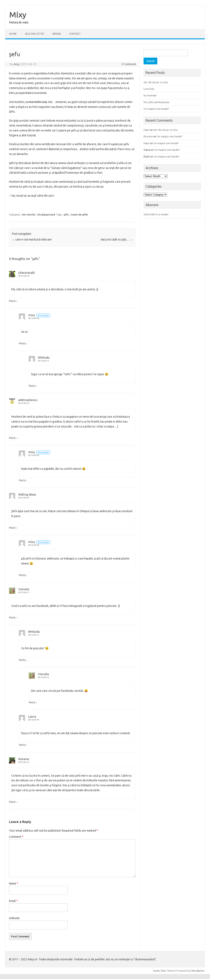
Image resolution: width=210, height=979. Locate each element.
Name (13, 883)
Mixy (17, 14)
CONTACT (75, 33)
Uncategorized (46, 214)
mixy (16, 64)
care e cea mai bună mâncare (32, 239)
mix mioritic (29, 214)
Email (13, 901)
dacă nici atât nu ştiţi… (117, 239)
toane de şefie (79, 214)
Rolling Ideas (27, 494)
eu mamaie (150, 95)
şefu (66, 214)
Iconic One (159, 970)
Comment (16, 836)
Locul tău (149, 88)
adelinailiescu (27, 400)
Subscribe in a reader (156, 214)
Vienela (23, 589)
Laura (32, 716)
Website (14, 918)
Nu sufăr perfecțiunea (156, 102)
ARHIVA (56, 33)
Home (13, 33)
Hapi (146, 129)
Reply (12, 300)
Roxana (23, 759)
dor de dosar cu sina (156, 82)
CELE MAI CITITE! (34, 33)
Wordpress (198, 970)
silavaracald (26, 272)
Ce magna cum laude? (156, 108)
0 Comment (129, 64)
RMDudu (44, 357)
